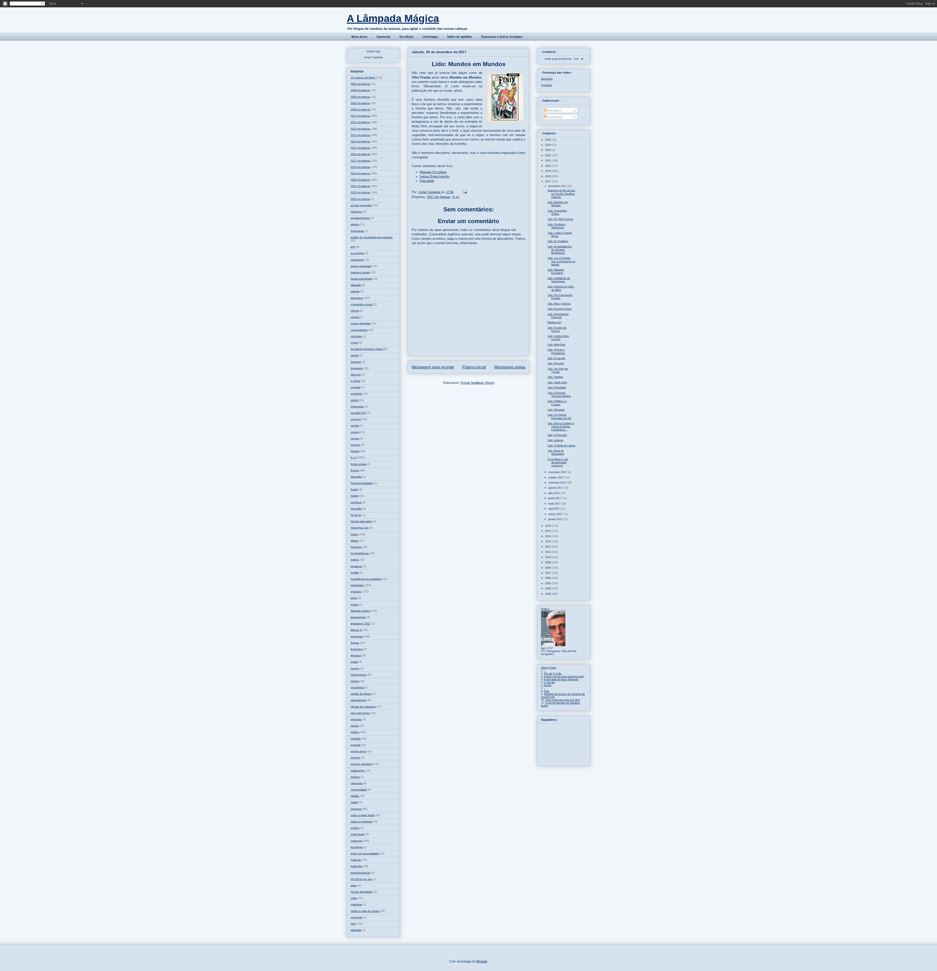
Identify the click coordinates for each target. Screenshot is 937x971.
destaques (357, 368)
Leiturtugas (430, 37)
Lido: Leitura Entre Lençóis (558, 338)
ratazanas (357, 783)
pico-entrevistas (360, 713)
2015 (548, 530)
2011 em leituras (360, 122)
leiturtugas (357, 636)
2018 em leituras (360, 167)
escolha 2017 (359, 412)
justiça (354, 604)
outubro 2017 (556, 477)
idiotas (354, 540)
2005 (548, 583)
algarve (355, 224)
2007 (548, 572)
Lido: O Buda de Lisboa (561, 445)
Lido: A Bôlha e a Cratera (557, 403)
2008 (548, 567)
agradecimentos (360, 218)
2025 (548, 139)
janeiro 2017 (555, 519)
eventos (355, 444)
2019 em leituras (360, 173)
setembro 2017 (557, 482)
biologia (355, 291)
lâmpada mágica (360, 610)
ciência (355, 310)
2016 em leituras (360, 154)
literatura (356, 655)
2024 (548, 144)
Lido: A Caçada (556, 358)
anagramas (357, 230)
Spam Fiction (548, 667)
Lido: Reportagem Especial (558, 316)
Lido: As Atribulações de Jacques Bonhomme (560, 249)
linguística (356, 649)
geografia (356, 508)
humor (354, 534)
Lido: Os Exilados (558, 241)
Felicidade (427, 181)
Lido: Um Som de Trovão (558, 370)
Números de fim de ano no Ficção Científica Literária (561, 193)
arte (353, 246)
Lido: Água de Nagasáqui (556, 452)
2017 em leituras (438, 197)
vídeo (354, 898)
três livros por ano (361, 879)
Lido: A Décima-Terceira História (559, 394)
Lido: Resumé (556, 363)
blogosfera (357, 298)
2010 (548, 557)
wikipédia (356, 930)
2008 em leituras (360, 103)
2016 (548, 525)
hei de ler (356, 515)
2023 (548, 150)
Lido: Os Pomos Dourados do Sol (559, 416)
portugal (355, 744)
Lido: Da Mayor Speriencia (557, 226)
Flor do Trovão (552, 673)
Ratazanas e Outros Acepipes (502, 37)
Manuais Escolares (433, 172)
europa (355, 438)
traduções (357, 866)
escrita (355, 425)
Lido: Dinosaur (556, 409)
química (355, 776)
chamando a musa (362, 304)
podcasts (356, 719)
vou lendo (356, 917)
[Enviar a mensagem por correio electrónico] (464, 192)
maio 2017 (554, 503)
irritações (356, 591)
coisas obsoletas (361, 323)
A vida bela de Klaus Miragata (561, 679)
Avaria (547, 685)
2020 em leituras (360, 179)
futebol (354, 495)
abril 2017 (554, 508)
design (354, 355)
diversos (356, 374)
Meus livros (359, 37)
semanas (356, 808)
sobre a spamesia (361, 821)
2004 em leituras (360, 90)
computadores (359, 329)
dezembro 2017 (558, 186)
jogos (354, 597)
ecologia (355, 387)
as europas (357, 253)
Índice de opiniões (459, 37)
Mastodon (547, 78)
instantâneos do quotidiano (366, 578)
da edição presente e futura (367, 348)
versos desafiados (362, 891)
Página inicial (474, 367)
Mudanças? (554, 322)
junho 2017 (555, 498)
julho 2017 (554, 493)
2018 (548, 176)
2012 (548, 546)
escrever (356, 419)
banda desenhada (361, 278)
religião (355, 795)
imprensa (356, 546)
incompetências (360, 553)
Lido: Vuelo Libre (557, 382)
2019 (548, 170)
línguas (355, 642)
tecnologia (357, 847)
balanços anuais (360, 272)
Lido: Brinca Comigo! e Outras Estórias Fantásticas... (561, 426)
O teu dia (549, 682)
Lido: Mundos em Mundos (558, 204)
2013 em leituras (360, 135)
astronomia (357, 259)
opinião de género (361, 693)
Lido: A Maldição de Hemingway (559, 280)
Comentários (554, 117)
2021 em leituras (360, 186)
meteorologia (358, 674)
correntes (356, 336)
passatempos (359, 700)
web (353, 923)
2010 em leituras (360, 115)
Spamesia (383, 37)
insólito (355, 572)
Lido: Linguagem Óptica (557, 212)
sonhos (355, 827)
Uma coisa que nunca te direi (562, 699)
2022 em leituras (360, 192)
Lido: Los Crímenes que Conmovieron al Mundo (561, 261)
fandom (355, 451)
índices (355, 559)
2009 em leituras (360, 109)
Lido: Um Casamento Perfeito (560, 297)
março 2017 (555, 514)
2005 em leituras (360, 96)
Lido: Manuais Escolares (556, 271)
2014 (548, 536)
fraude (354, 489)
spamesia (356, 840)
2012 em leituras (360, 128)
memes (355, 668)
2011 (548, 551)
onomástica (357, 687)
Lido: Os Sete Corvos (560, 219)
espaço (355, 432)
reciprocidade (359, 789)
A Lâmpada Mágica (393, 18)
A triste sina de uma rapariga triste (564, 676)
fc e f (456, 197)
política (355, 732)
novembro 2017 (558, 472)
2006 (548, 577)
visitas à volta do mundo (365, 911)
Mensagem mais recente (433, 367)
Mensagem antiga (509, 367)
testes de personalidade (365, 853)
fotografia (356, 476)
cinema (355, 317)
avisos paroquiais (361, 266)
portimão (356, 738)
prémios (355, 757)
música (355, 681)
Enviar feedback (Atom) (477, 383)
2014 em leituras (360, 141)
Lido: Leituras (555, 440)
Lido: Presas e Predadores (556, 351)
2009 (548, 562)
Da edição (406, 37)
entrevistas (357, 406)
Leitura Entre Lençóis (435, 176)
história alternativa (361, 521)
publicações (358, 770)
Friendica (546, 85)
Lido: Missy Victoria (559, 303)
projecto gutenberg (362, 764)
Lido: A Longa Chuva (560, 308)
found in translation (362, 483)
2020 (548, 165)
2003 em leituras (360, 83)
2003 (548, 593)
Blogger (482, 961)
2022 (548, 155)
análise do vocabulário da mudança (371, 237)
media (354, 661)
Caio (546, 691)
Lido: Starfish (555, 377)
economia (356, 393)
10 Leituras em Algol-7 (364, 77)
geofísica (356, 502)
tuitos (354, 885)
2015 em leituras (360, 147)
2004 (548, 588)
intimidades (357, 585)
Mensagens (554, 110)
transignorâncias (360, 872)
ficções (355, 470)
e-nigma (355, 380)
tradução (356, 859)
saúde (354, 802)
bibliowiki (356, 285)
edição (354, 400)
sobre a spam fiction (363, 815)
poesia (354, 725)
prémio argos (358, 751)
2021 (548, 160)
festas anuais (359, 464)
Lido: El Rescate (557, 435)
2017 (548, 181)
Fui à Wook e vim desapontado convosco (558, 462)
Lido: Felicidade (557, 387)
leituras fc (356, 629)
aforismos (356, 211)
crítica (354, 342)
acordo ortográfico (361, 205)
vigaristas (356, 904)
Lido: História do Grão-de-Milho (561, 288)
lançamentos (358, 617)
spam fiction (358, 834)
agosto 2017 (556, 487)
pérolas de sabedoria (363, 706)
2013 (548, 541)
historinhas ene (360, 527)
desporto (356, 361)
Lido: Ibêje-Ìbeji (556, 344)
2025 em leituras (360, 199)
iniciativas (356, 566)
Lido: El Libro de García (557, 329)
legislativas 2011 (360, 623)
